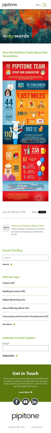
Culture (9, 283)
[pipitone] (10, 5)
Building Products (14, 291)
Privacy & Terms (37, 427)
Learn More (24, 392)
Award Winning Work (16, 308)
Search (6, 264)
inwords (16, 36)
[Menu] (45, 5)
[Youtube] (25, 401)
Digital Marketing (14, 299)
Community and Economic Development (25, 316)
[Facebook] (16, 401)
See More (7, 324)
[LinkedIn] (34, 401)
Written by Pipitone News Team (27, 225)
